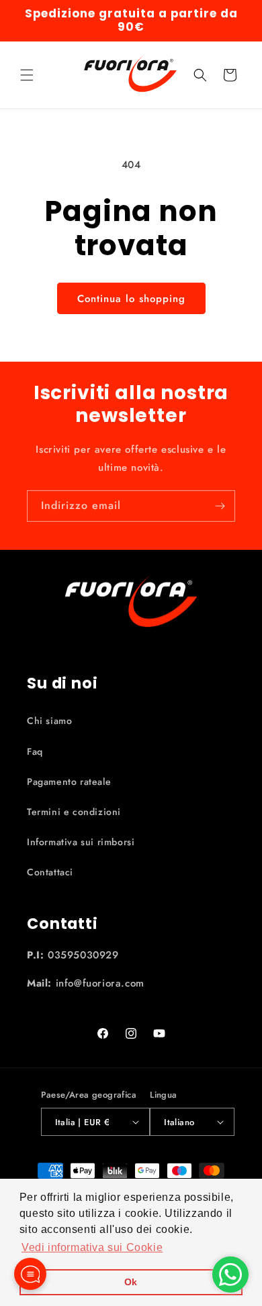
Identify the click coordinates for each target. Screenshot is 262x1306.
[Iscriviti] (219, 506)
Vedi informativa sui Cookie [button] (92, 1247)
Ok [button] (131, 1282)
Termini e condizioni (74, 811)
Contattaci (50, 872)
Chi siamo (49, 720)
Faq (35, 751)
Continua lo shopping (131, 298)
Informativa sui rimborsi (80, 842)
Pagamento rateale (69, 781)
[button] (27, 75)
